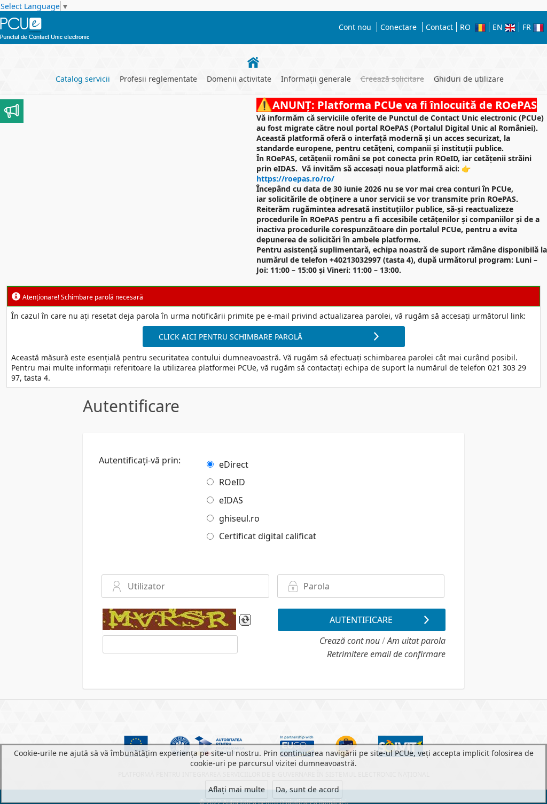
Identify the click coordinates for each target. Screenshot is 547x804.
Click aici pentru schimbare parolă (230, 337)
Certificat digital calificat (267, 536)
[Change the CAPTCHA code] (245, 621)
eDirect (233, 464)
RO (467, 27)
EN (499, 27)
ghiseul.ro (239, 518)
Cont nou (355, 27)
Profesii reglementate (158, 79)
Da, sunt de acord (307, 789)
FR (527, 27)
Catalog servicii (83, 79)
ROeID (232, 482)
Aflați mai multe (236, 789)
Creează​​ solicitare (392, 79)
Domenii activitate (239, 79)
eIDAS (231, 500)
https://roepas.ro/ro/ (295, 179)
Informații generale (316, 79)
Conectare (398, 27)
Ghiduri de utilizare (469, 79)
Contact (439, 27)
